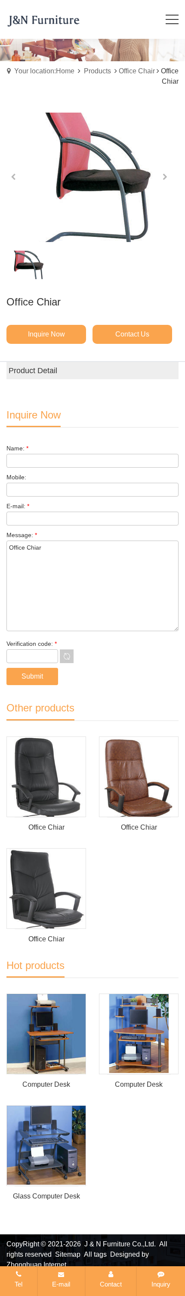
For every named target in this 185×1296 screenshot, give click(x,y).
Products (97, 71)
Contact (111, 1284)
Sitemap (67, 1254)
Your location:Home (44, 71)
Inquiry (160, 1284)
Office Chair (137, 71)
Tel (18, 1284)
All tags (95, 1254)
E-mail (61, 1284)
